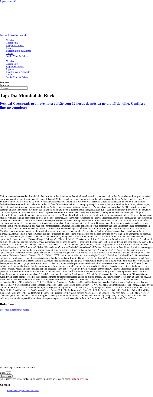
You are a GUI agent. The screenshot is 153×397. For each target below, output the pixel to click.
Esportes (10, 48)
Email (3, 373)
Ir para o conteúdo (8, 1)
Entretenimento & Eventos (18, 50)
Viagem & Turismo (15, 45)
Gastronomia (12, 42)
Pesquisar (4, 82)
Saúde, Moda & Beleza (17, 56)
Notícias (10, 40)
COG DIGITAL (99, 395)
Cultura (9, 53)
